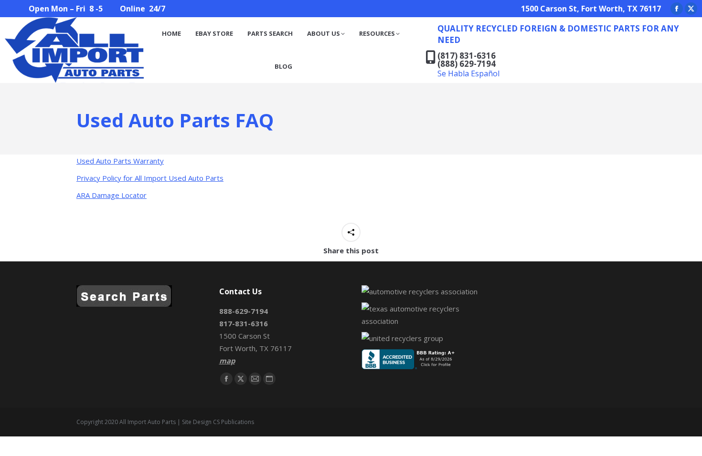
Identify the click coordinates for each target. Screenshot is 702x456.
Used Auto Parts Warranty (120, 161)
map (227, 360)
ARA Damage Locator (111, 195)
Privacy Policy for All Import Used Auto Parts (149, 178)
